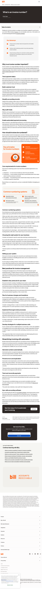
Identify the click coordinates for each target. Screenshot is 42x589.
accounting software (21, 392)
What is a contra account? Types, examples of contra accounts (18, 454)
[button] (39, 1)
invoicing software (20, 33)
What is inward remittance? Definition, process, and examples (18, 456)
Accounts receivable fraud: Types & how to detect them (17, 452)
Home (3, 4)
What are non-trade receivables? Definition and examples (17, 461)
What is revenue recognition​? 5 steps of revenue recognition (18, 450)
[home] (3, 1)
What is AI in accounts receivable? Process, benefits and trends (19, 459)
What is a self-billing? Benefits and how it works (15, 457)
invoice (16, 32)
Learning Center (7, 4)
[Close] (19, 575)
